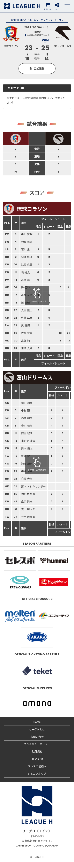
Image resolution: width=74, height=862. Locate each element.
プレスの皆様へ (37, 766)
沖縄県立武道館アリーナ (38, 35)
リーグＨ (22, 6)
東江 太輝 (26, 348)
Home (37, 722)
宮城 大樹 (26, 479)
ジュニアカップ (37, 774)
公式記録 (39, 68)
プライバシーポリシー (37, 744)
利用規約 (37, 751)
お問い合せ (37, 737)
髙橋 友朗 (26, 295)
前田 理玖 (26, 433)
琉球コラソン (32, 208)
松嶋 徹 (25, 456)
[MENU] (67, 6)
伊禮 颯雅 (26, 257)
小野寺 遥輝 (28, 441)
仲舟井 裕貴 (28, 494)
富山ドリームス (34, 377)
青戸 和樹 (26, 426)
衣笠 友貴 (26, 333)
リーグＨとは (37, 729)
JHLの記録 (37, 759)
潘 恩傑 (25, 303)
